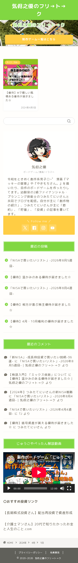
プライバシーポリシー (30, 552)
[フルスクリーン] (69, 488)
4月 (33, 542)
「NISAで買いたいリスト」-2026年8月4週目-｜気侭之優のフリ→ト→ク (41, 398)
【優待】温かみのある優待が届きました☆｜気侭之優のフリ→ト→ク (41, 380)
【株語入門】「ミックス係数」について (38, 375)
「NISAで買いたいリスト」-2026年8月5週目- (40, 263)
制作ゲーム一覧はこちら (39, 39)
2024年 (22, 542)
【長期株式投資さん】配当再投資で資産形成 (38, 513)
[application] (39, 472)
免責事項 (55, 552)
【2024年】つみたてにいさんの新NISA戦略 (41, 392)
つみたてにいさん (30, 427)
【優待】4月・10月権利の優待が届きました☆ (41, 324)
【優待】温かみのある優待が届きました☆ (40, 277)
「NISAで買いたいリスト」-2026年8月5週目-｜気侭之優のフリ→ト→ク (41, 363)
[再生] (9, 488)
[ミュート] (62, 488)
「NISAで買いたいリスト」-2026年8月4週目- (40, 291)
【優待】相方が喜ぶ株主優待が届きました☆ (40, 307)
